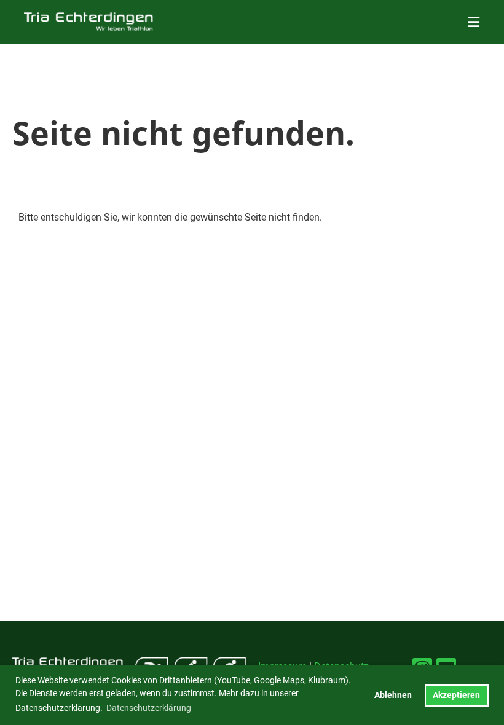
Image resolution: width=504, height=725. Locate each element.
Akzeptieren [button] (456, 695)
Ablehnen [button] (393, 695)
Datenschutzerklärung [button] (148, 708)
